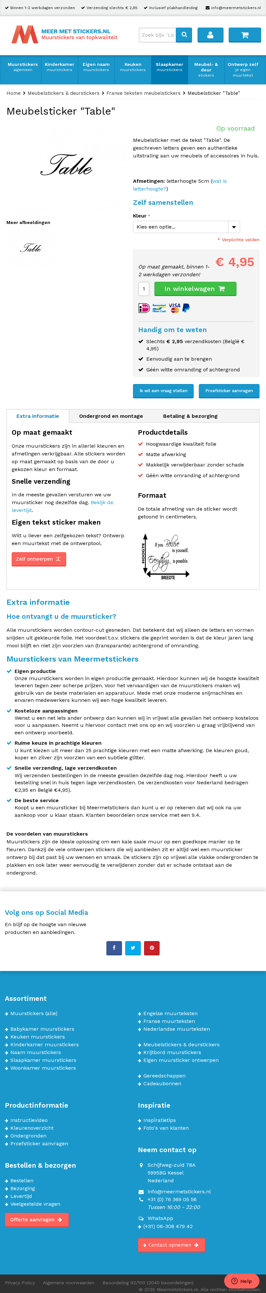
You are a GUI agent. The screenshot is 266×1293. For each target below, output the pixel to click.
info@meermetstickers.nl (236, 8)
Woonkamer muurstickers (43, 1068)
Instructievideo (29, 1120)
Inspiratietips (159, 1120)
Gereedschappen (164, 1075)
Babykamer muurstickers (42, 1029)
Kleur (140, 216)
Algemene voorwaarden (68, 1282)
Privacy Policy (20, 1282)
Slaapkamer (169, 67)
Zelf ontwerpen (35, 559)
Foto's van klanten (166, 1128)
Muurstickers (23, 67)
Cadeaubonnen (162, 1083)
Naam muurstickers (35, 1052)
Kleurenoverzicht (32, 1128)
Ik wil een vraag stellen (163, 390)
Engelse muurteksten (170, 1013)
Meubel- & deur (206, 70)
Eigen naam (96, 67)
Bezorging (22, 1188)
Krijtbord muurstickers (172, 1052)
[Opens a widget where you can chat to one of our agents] (242, 1282)
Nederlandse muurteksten (176, 1029)
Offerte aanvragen (33, 1220)
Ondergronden (28, 1135)
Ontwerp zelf (243, 70)
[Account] (211, 35)
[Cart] (245, 35)
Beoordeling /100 (148, 1282)
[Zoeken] (184, 35)
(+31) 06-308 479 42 (168, 1226)
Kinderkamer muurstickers (44, 1044)
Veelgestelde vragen (35, 1204)
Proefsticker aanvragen (229, 390)
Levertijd (21, 1196)
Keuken (133, 67)
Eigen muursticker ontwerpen (181, 1060)
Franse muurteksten (169, 1021)
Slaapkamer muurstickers (43, 1060)
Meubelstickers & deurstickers (181, 1044)
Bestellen (21, 1180)
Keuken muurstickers (37, 1036)
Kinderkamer (59, 67)
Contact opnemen (171, 1245)
